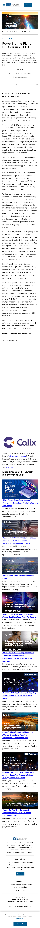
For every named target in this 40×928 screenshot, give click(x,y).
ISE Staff (20, 69)
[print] (37, 84)
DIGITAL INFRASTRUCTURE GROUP (20, 906)
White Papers (7, 38)
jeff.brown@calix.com (17, 456)
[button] (3, 5)
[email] (27, 84)
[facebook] (13, 84)
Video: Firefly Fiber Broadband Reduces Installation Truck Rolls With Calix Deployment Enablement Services (19, 540)
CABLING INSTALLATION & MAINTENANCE (20, 901)
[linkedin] (16, 84)
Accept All (20, 924)
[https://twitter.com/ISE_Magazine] (21, 890)
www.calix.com (12, 467)
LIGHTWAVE (20, 904)
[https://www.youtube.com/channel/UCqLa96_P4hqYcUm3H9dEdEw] (24, 890)
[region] (20, 920)
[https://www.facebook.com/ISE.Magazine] (16, 890)
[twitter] (20, 84)
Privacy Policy (20, 918)
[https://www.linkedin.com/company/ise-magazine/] (18, 890)
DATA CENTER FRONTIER (20, 899)
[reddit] (23, 84)
